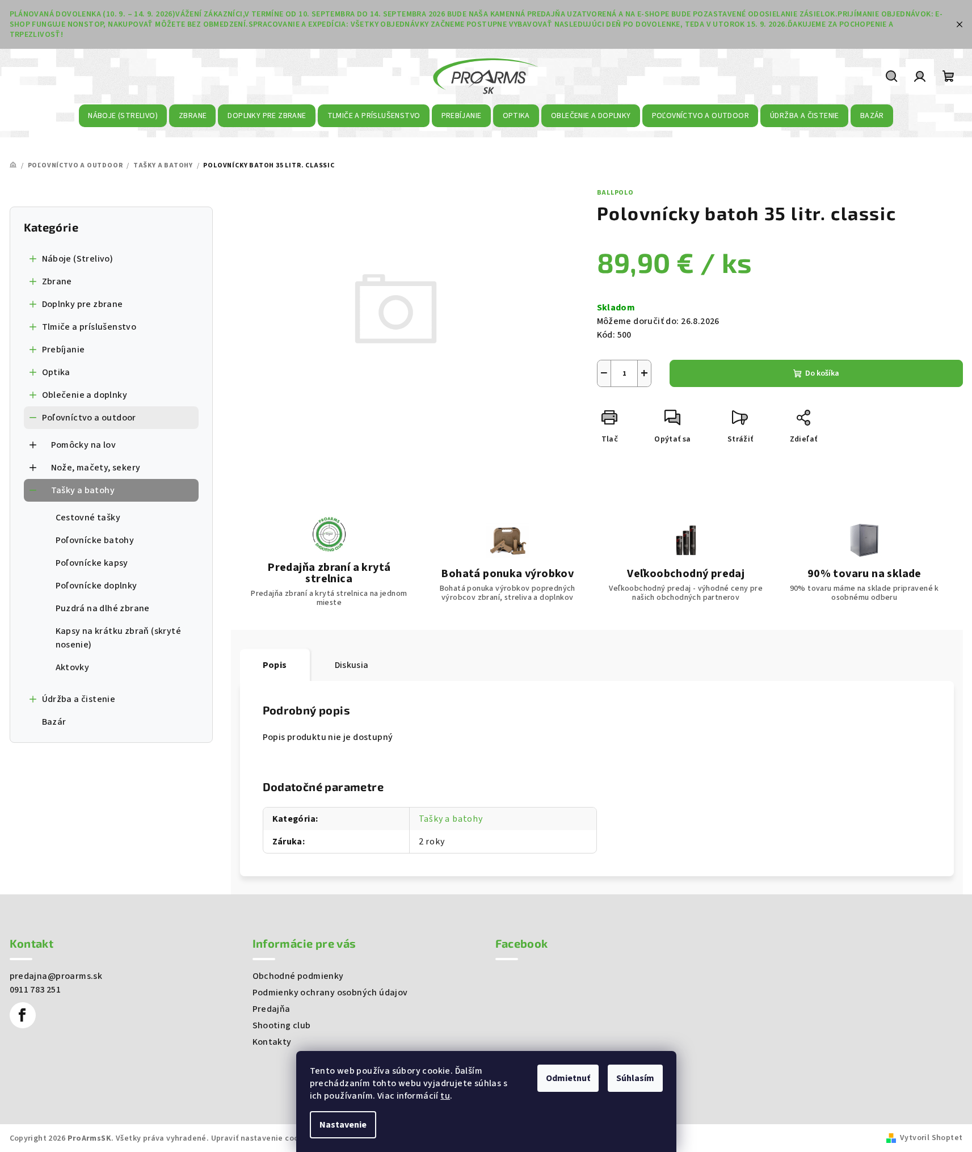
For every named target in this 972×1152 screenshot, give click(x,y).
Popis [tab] (275, 665)
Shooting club (282, 1025)
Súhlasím (635, 1078)
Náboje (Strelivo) (77, 259)
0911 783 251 (35, 989)
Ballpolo (615, 192)
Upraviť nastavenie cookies (262, 1138)
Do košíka (822, 373)
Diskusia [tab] (352, 665)
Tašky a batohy (83, 490)
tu (445, 1096)
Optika (56, 372)
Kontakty (272, 1042)
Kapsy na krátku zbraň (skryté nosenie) (119, 638)
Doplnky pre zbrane (82, 304)
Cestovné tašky (88, 517)
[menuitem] (123, 115)
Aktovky (73, 667)
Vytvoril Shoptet (931, 1137)
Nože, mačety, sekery (96, 467)
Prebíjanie (63, 349)
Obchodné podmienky (298, 976)
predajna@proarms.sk (56, 976)
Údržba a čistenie (79, 699)
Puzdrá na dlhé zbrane (103, 608)
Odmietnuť (568, 1078)
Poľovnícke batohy (95, 540)
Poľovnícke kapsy (92, 563)
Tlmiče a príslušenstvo (89, 327)
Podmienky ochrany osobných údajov (330, 992)
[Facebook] (23, 1015)
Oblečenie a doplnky (85, 395)
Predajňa (272, 1009)
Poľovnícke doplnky (96, 585)
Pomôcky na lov (83, 445)
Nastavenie (343, 1125)
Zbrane (57, 281)
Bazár (54, 722)
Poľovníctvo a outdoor (89, 417)
